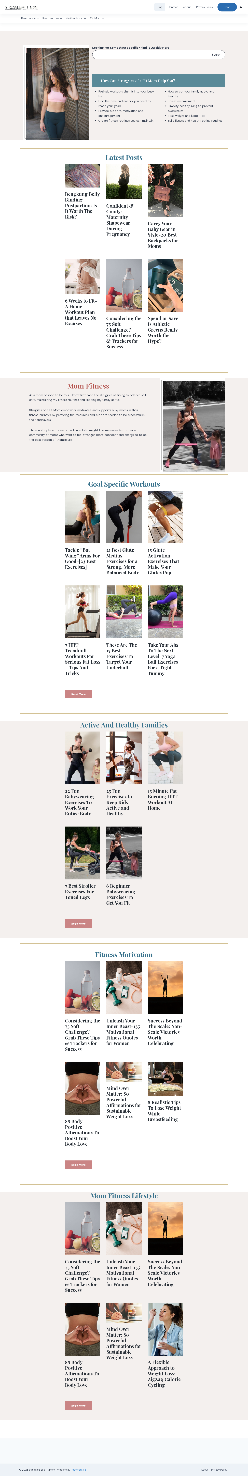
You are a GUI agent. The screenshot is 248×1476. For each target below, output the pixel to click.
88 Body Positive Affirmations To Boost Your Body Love (82, 1132)
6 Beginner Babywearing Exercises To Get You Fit (120, 894)
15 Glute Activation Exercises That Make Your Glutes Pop (163, 561)
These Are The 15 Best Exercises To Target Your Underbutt (121, 656)
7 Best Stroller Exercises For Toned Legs (80, 891)
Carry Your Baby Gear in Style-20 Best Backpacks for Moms (163, 234)
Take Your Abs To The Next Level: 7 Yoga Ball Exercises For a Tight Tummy (163, 659)
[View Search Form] (241, 7)
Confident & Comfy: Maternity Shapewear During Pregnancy (120, 220)
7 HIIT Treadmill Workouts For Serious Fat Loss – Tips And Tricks (82, 659)
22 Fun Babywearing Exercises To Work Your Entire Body (79, 802)
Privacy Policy (204, 7)
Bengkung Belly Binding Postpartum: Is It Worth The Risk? (82, 205)
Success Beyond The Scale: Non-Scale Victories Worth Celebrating (165, 1031)
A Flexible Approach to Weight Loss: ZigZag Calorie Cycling (164, 1373)
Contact (173, 7)
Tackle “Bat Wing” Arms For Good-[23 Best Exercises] (82, 558)
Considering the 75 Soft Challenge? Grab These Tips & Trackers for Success (124, 332)
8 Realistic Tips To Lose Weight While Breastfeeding (164, 1110)
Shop (227, 7)
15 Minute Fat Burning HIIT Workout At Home (162, 799)
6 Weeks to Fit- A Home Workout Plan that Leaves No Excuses (81, 312)
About (187, 7)
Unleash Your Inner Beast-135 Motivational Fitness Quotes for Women (123, 1031)
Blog (159, 7)
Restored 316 (78, 1469)
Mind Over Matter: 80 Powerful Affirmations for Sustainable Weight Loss (123, 1102)
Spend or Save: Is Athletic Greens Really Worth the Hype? (164, 329)
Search (216, 55)
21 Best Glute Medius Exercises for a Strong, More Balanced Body (122, 561)
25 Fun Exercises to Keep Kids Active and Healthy (119, 802)
